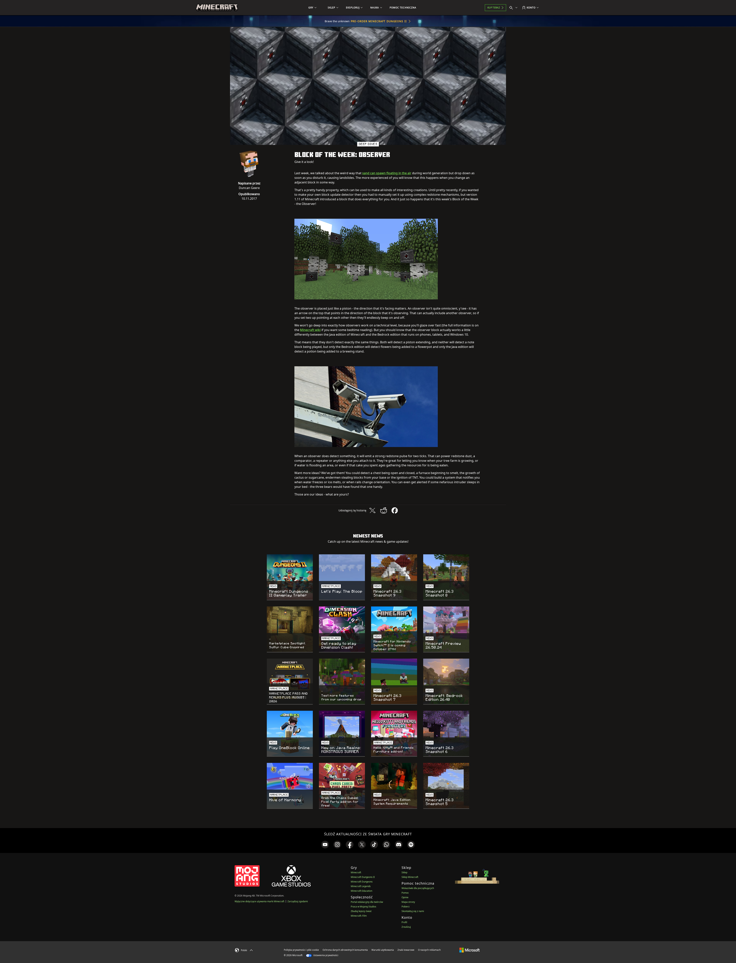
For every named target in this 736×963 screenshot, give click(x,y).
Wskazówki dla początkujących (418, 888)
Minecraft (356, 872)
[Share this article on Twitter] (372, 510)
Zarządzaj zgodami (298, 901)
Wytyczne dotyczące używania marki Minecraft (259, 901)
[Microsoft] (469, 949)
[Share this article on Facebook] (395, 510)
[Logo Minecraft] (217, 7)
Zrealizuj (406, 926)
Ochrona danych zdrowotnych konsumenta (345, 949)
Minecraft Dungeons (362, 881)
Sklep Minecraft (410, 877)
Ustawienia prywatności (325, 955)
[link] (325, 844)
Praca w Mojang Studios (363, 906)
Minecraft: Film (359, 915)
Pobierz (406, 906)
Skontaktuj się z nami (413, 911)
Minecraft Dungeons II (363, 877)
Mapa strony (408, 902)
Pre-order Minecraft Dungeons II (379, 21)
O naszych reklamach (429, 949)
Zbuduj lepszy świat (361, 911)
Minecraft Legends (361, 886)
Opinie (405, 897)
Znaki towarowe (406, 949)
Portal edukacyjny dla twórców (367, 902)
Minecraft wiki (310, 330)
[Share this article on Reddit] (383, 510)
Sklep (404, 872)
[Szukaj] (514, 7)
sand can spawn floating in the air (386, 173)
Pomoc (405, 892)
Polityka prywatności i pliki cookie (301, 949)
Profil (404, 922)
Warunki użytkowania (382, 949)
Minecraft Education (361, 890)
